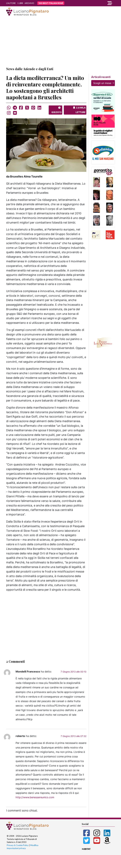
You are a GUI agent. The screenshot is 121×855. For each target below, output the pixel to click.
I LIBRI (20, 3)
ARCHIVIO (29, 3)
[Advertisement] (60, 41)
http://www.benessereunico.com (35, 797)
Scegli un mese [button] (102, 83)
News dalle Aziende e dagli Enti (29, 69)
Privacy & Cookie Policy (18, 845)
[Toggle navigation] (98, 3)
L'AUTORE (11, 3)
